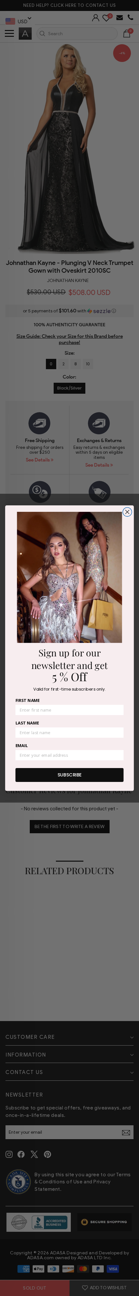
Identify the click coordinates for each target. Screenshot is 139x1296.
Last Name (27, 723)
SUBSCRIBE (70, 774)
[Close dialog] (127, 511)
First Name (28, 700)
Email (22, 745)
